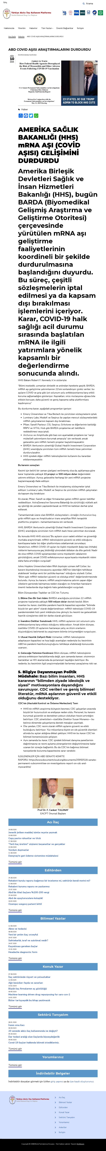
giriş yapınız (57, 1081)
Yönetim (21, 28)
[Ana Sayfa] (27, 14)
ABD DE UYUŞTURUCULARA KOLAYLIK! (25, 898)
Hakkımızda (9, 28)
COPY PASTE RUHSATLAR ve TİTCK (24, 838)
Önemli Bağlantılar (64, 28)
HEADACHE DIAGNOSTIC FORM (22, 952)
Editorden (63, 1107)
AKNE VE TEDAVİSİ (17, 928)
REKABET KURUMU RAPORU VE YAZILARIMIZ (29, 886)
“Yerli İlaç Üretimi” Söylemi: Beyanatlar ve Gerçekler (36, 844)
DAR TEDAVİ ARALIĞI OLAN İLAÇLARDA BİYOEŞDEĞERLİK (34, 1036)
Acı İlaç (62, 1097)
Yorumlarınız (64, 1122)
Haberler (33, 28)
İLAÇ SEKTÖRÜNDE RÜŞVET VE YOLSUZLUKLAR (29, 977)
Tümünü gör (15, 861)
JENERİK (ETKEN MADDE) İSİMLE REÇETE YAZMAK (32, 832)
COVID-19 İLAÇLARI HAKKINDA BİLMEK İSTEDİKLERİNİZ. (33, 1042)
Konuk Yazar (64, 1112)
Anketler (63, 1127)
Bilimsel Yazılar (65, 1102)
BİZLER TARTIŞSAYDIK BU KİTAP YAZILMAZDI (29, 1000)
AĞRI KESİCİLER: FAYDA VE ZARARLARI (25, 982)
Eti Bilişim (80, 1144)
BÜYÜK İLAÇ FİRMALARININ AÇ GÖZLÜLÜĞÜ (27, 988)
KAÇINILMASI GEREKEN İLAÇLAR (23, 946)
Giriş (5, 2)
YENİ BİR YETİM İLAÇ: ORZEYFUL (23, 934)
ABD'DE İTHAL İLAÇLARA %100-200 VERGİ (28, 892)
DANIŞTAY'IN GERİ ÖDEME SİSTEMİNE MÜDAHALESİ (33, 855)
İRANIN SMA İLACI (16, 1025)
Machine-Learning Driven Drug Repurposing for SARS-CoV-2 (39, 994)
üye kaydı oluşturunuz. (82, 1081)
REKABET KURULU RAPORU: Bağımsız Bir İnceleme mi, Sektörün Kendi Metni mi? (49, 880)
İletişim (80, 28)
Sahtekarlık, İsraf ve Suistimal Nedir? (28, 940)
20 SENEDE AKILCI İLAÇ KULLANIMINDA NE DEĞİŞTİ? (33, 1031)
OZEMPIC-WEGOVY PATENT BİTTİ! (25, 904)
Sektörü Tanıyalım (67, 1117)
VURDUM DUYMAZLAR (18, 850)
